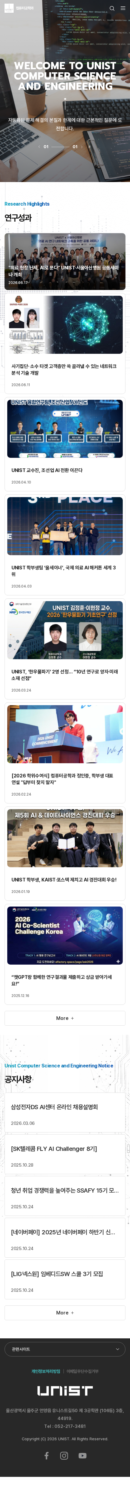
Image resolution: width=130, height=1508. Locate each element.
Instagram (64, 1456)
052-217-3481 (70, 1426)
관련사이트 (21, 1349)
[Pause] (89, 147)
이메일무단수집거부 (83, 1371)
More (62, 1018)
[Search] (112, 8)
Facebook (46, 1456)
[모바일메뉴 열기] (123, 8)
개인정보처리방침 (45, 1371)
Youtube (83, 1456)
